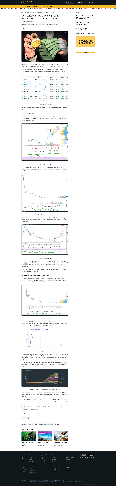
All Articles (31, 457)
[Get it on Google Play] (91, 455)
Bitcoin (22, 462)
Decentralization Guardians (55, 462)
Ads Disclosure (68, 463)
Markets (29, 6)
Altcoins (23, 467)
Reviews (30, 476)
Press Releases (45, 460)
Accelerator (54, 459)
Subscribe (85, 52)
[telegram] (85, 458)
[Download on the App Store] (83, 455)
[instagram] (89, 458)
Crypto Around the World (32, 473)
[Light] (93, 2)
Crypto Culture (32, 470)
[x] (80, 458)
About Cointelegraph (70, 457)
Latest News (22, 458)
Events (53, 465)
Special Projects (45, 465)
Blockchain (23, 469)
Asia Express (31, 466)
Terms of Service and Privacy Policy (89, 484)
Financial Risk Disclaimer (68, 466)
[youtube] (91, 458)
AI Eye (30, 468)
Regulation (23, 471)
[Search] (93, 6)
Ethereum (23, 465)
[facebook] (87, 458)
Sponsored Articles (44, 458)
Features (31, 459)
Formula (53, 457)
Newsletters (68, 459)
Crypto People (32, 461)
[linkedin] (83, 458)
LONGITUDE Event (55, 467)
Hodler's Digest (32, 463)
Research (43, 6)
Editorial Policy (47, 406)
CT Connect (54, 469)
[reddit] (94, 458)
